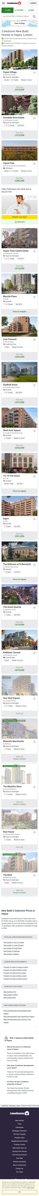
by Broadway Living (10, 655)
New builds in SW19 (11, 995)
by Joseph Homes (9, 701)
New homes (19, 1121)
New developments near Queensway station (19, 1017)
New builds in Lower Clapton (14, 945)
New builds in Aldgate (11, 954)
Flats (19, 1124)
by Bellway (7, 744)
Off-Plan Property (19, 1134)
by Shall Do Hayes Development (14, 166)
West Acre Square (12, 430)
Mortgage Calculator (19, 1131)
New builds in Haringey (12, 951)
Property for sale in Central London (16, 967)
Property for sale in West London (15, 976)
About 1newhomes (19, 1165)
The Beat (7, 875)
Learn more (30, 1187)
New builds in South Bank (13, 948)
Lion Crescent (9, 339)
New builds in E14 (10, 992)
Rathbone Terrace (11, 652)
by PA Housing (8, 342)
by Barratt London (9, 75)
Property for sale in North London (15, 970)
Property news (19, 1138)
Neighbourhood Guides (19, 1141)
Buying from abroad (19, 1151)
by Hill (5, 521)
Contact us (19, 1168)
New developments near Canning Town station (17, 1021)
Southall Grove (10, 384)
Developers (19, 1127)
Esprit (6, 518)
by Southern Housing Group (13, 433)
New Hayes (8, 832)
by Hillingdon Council (10, 120)
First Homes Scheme (19, 1155)
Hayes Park (8, 163)
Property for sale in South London (15, 979)
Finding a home (19, 1144)
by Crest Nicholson (9, 789)
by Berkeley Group (9, 610)
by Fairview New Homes (11, 387)
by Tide (5, 478)
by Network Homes (9, 877)
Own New (19, 1158)
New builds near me (19, 1148)
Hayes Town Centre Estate (15, 251)
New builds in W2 (10, 998)
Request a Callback (19, 217)
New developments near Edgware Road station (17, 1012)
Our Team (19, 1172)
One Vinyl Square (11, 698)
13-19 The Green (11, 476)
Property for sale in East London (15, 973)
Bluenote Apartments (13, 741)
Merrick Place (10, 296)
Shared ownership (19, 1162)
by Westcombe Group (10, 567)
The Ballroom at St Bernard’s (17, 564)
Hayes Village (10, 72)
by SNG (5, 299)
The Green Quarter (12, 607)
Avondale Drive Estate (13, 117)
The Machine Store (12, 786)
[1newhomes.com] (19, 1113)
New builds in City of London (14, 942)
